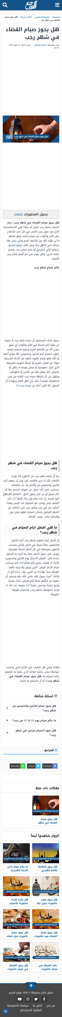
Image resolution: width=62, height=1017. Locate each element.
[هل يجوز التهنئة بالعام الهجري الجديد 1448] (45, 853)
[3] (21, 562)
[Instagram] (28, 999)
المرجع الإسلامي (42, 17)
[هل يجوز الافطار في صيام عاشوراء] (16, 952)
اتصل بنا (37, 1005)
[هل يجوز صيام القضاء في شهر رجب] (45, 806)
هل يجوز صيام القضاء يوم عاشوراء (45, 934)
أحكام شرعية (26, 17)
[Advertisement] (31, 82)
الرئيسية (56, 17)
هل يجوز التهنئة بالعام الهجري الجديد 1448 (47, 870)
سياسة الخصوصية (17, 1005)
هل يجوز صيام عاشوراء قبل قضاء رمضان (17, 936)
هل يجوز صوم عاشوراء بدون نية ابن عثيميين (47, 903)
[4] (27, 585)
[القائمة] (57, 5)
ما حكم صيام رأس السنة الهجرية (17, 868)
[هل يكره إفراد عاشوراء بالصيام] (16, 886)
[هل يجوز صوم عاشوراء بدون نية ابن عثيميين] (45, 886)
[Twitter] (36, 999)
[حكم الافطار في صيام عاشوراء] (45, 952)
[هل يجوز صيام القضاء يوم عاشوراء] (45, 919)
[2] (14, 498)
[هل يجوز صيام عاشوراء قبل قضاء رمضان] (16, 919)
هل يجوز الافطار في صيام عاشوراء (17, 967)
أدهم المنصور (40, 45)
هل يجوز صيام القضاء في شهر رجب (47, 822)
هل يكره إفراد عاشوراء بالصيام (18, 901)
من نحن (50, 1005)
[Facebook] (44, 999)
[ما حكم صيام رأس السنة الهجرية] (16, 853)
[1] (17, 385)
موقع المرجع (15, 245)
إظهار (18, 214)
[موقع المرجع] (31, 5)
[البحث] (5, 5)
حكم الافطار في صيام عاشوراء (48, 967)
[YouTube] (20, 999)
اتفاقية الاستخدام (31, 1010)
